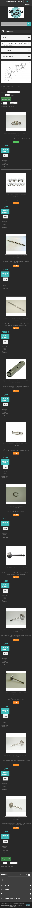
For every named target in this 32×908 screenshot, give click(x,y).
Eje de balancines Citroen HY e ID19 (16, 256)
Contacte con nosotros (11, 1)
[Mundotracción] (16, 12)
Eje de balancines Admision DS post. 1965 (16, 318)
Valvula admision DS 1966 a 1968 (16, 692)
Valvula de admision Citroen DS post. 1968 (16, 630)
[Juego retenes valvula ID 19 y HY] (16, 183)
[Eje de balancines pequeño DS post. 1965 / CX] (16, 432)
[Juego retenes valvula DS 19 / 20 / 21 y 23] (16, 121)
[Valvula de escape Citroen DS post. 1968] (16, 743)
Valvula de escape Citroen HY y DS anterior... (16, 818)
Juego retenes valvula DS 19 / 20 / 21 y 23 (16, 133)
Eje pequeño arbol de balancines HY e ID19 (16, 381)
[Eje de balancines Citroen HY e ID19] (16, 244)
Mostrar (3, 95)
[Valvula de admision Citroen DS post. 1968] (16, 618)
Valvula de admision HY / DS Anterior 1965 (16, 567)
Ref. (14, 135)
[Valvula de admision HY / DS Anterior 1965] (16, 555)
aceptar (28, 905)
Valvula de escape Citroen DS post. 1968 (16, 755)
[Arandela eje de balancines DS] (16, 494)
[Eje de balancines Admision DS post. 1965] (16, 306)
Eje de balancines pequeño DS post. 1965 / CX (16, 443)
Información (8, 56)
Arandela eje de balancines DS (16, 506)
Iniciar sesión (27, 4)
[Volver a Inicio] (2, 43)
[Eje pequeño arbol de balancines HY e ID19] (16, 369)
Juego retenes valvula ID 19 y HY (16, 194)
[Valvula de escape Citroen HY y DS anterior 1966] (16, 806)
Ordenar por (4, 92)
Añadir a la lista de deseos (4, 162)
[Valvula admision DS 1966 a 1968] (16, 681)
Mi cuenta (4, 894)
